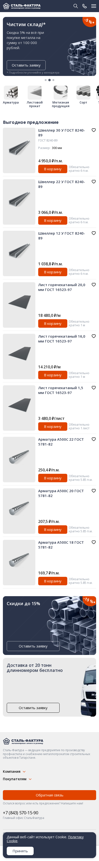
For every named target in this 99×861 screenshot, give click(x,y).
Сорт (83, 102)
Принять (20, 850)
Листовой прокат (35, 104)
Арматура (11, 102)
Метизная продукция (60, 104)
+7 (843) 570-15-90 (20, 813)
